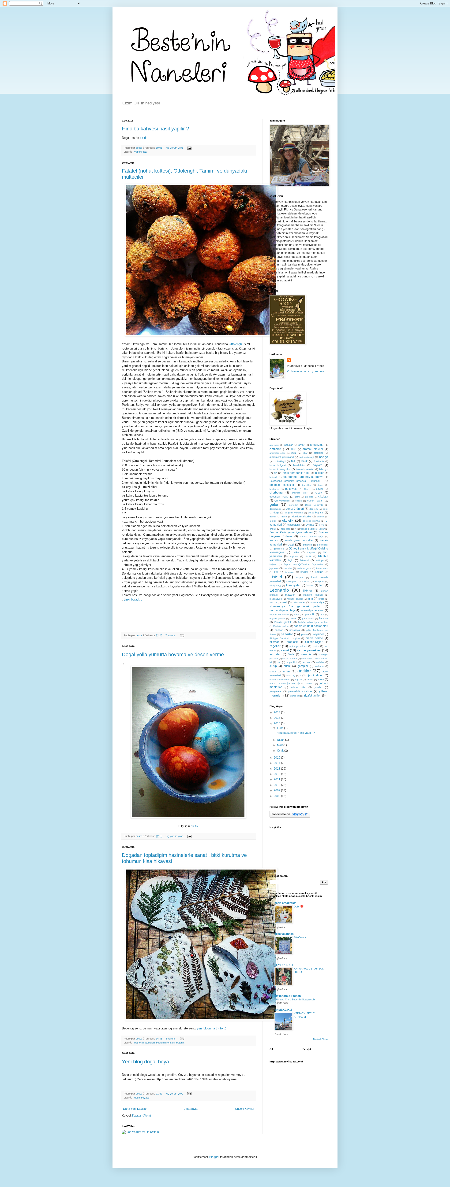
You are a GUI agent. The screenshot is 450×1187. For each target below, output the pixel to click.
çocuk (298, 500)
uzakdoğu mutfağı (289, 683)
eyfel (321, 524)
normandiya (317, 602)
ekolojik (287, 520)
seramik (306, 654)
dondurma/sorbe (301, 516)
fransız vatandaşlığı (311, 536)
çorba (274, 504)
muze (321, 598)
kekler (319, 572)
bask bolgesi (277, 465)
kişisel (276, 576)
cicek (318, 492)
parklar (279, 630)
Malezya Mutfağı (313, 595)
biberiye (323, 469)
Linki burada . (133, 599)
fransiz (274, 540)
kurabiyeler (293, 585)
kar (276, 572)
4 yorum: (170, 1038)
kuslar (310, 585)
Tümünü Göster (320, 1039)
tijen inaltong (315, 675)
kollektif (306, 581)
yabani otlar (140, 151)
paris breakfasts (285, 903)
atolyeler (318, 452)
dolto (284, 516)
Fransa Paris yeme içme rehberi (291, 532)
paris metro (308, 618)
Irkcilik (308, 556)
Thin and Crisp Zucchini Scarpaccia (294, 999)
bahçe (323, 457)
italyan (273, 564)
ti (300, 675)
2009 (277, 790)
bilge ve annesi (284, 934)
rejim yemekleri (298, 646)
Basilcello (319, 461)
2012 (277, 774)
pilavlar (274, 642)
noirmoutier (299, 602)
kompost (319, 581)
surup (273, 666)
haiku (296, 552)
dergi (325, 509)
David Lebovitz (314, 505)
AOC (293, 449)
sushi (287, 666)
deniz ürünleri (295, 508)
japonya (274, 568)
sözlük (306, 662)
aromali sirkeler (313, 449)
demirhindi (275, 509)
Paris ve (323, 618)
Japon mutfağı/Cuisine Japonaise (303, 564)
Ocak (280, 750)
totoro (310, 679)
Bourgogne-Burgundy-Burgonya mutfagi (294, 480)
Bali (293, 461)
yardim (318, 687)
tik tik (143, 138)
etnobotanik (293, 524)
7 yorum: (170, 635)
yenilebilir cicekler (300, 691)
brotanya (274, 489)
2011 (277, 779)
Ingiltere (293, 556)
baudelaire (299, 465)
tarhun (273, 671)
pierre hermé (314, 638)
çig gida (309, 496)
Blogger (214, 1157)
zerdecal (295, 695)
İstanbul (304, 560)
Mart (280, 745)
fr (295, 528)
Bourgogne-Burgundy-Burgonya (302, 477)
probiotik (292, 642)
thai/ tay (290, 675)
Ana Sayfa (191, 1108)
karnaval (289, 572)
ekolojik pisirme (311, 521)
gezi (291, 544)
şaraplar (303, 666)
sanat (285, 650)
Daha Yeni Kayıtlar (135, 1108)
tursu (321, 679)
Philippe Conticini (279, 638)
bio (275, 473)
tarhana (319, 666)
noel (284, 602)
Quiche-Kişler (313, 642)
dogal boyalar (142, 1097)
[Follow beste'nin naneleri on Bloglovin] (290, 816)
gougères (279, 548)
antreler (275, 449)
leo (321, 585)
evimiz (310, 524)
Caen (307, 489)
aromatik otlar (277, 453)
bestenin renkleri (165, 1042)
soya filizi (292, 662)
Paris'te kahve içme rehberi (313, 622)
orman (293, 618)
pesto (304, 634)
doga (276, 512)
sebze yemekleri (309, 650)
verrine (309, 683)
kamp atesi (322, 568)
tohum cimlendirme (280, 679)
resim (316, 646)
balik (304, 461)
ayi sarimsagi (307, 457)
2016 (277, 723)
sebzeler (275, 654)
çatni (297, 496)
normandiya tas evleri (312, 610)
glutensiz (307, 544)
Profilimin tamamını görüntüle (305, 371)
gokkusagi (322, 544)
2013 (277, 768)
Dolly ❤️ (299, 906)
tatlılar (305, 670)
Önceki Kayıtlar (244, 1108)
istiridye (320, 560)
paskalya (294, 630)
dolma (273, 516)
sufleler (320, 662)
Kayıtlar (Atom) (141, 1115)
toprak (298, 679)
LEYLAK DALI (283, 965)
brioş (320, 485)
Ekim (280, 728)
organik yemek (277, 618)
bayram (317, 465)
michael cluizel (295, 598)
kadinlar (288, 568)
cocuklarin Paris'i (279, 496)
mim (310, 598)
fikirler (273, 528)
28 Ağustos (300, 937)
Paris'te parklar (281, 626)
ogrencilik (309, 614)
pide (297, 638)
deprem (313, 509)
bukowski (291, 488)
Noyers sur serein (279, 614)
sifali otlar (306, 658)
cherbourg (276, 492)
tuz (271, 683)
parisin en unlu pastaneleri (311, 626)
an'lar (301, 444)
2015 (277, 757)
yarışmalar (276, 691)
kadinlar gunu (304, 568)
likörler (307, 590)
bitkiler (319, 473)
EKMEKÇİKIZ (283, 1009)
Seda (291, 654)
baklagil (281, 461)
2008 (277, 796)
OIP (322, 614)
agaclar (288, 444)
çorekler (293, 505)
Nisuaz (273, 602)
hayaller (311, 552)
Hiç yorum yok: (174, 147)
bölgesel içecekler (282, 485)
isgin (290, 560)
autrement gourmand (282, 457)
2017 (277, 717)
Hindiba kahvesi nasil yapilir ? (155, 129)
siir (279, 662)
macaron (290, 594)
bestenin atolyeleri (144, 1042)
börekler (306, 485)
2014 (277, 763)
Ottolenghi (236, 344)
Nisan (281, 739)
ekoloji (273, 521)
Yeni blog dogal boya (145, 1062)
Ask (293, 452)
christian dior (299, 492)
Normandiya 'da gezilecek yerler (295, 606)
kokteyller (291, 581)
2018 (277, 712)
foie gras (285, 528)
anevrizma (316, 444)
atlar (305, 453)
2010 (277, 785)
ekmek (320, 516)
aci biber (274, 445)
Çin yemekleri (281, 500)
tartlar (285, 671)
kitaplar (300, 577)
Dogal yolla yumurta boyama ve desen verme (173, 654)
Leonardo (279, 590)
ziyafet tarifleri (312, 695)
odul (296, 614)
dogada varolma (294, 512)
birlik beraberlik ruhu (296, 473)
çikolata (323, 496)
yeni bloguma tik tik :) (211, 1028)
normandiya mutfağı (282, 610)
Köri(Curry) (275, 585)
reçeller (275, 646)
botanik (180, 1042)
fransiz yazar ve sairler (299, 540)
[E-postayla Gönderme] (189, 147)
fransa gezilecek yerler (312, 528)
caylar (319, 488)
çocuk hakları (315, 500)
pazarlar (287, 634)
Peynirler (318, 634)
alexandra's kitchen (287, 996)
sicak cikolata (289, 658)
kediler (304, 572)
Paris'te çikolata (283, 622)
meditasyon (276, 598)
